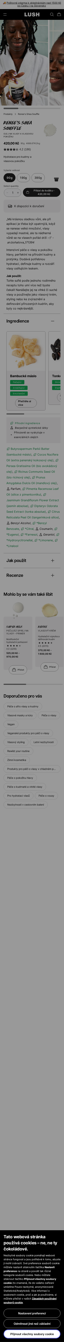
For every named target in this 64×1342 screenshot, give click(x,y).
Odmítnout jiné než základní (32, 1323)
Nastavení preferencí (32, 1313)
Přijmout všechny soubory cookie (32, 1334)
